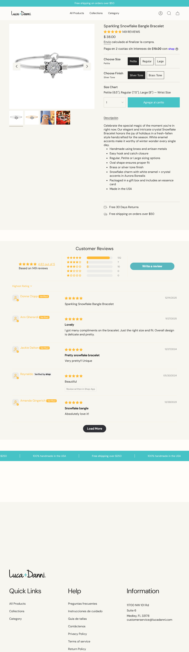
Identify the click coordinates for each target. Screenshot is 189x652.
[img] (74, 298)
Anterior (16, 66)
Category (15, 619)
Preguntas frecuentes (82, 604)
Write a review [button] (152, 266)
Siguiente (87, 66)
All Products (17, 604)
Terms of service (79, 641)
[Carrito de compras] (177, 13)
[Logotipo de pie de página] (27, 574)
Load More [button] (94, 428)
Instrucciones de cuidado (85, 611)
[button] (96, 13)
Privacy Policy (77, 634)
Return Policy (77, 649)
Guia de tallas (77, 619)
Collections (16, 611)
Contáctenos (76, 626)
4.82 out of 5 (46, 264)
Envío (107, 42)
